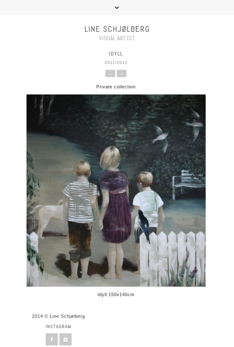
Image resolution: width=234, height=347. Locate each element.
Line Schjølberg (117, 29)
